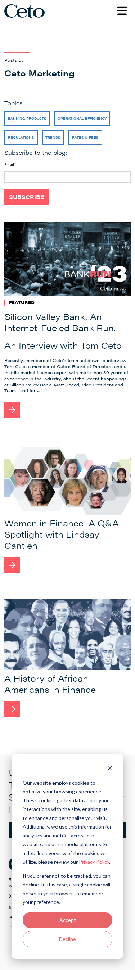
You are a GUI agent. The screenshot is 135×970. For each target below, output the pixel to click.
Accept (67, 920)
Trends (52, 137)
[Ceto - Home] (26, 11)
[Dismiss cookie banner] (109, 769)
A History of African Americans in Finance (50, 683)
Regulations (21, 137)
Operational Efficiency (82, 118)
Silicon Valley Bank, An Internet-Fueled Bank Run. (60, 322)
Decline (67, 939)
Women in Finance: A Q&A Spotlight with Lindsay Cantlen (61, 534)
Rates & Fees (85, 137)
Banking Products (27, 118)
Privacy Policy (94, 862)
